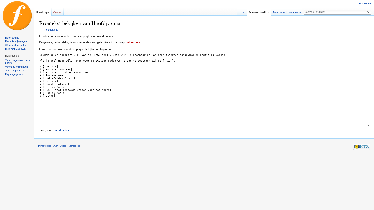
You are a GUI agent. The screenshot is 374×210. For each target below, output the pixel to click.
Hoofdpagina (51, 29)
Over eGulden (59, 146)
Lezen (241, 12)
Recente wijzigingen (16, 41)
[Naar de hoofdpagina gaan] (17, 15)
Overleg (57, 12)
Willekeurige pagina (15, 45)
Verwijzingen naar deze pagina (17, 62)
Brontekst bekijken (258, 12)
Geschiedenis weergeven (287, 12)
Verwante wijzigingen (16, 67)
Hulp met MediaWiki (15, 49)
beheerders (133, 42)
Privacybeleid (44, 146)
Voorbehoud (74, 146)
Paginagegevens (14, 74)
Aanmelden (365, 3)
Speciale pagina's (14, 70)
